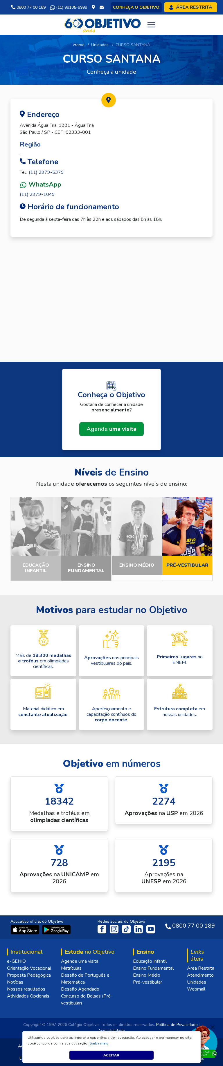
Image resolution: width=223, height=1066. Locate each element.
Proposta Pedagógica (29, 975)
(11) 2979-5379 (46, 172)
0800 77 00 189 (30, 7)
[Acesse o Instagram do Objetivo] (115, 929)
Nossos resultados (26, 989)
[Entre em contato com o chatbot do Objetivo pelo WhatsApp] (202, 1041)
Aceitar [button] (111, 1055)
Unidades (100, 45)
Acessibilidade (111, 1031)
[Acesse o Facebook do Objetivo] (103, 929)
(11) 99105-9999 (71, 7)
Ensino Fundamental (153, 968)
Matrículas (71, 968)
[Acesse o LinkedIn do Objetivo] (139, 929)
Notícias (15, 982)
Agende (111, 429)
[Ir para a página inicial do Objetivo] (103, 24)
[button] (99, 1043)
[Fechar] (212, 1027)
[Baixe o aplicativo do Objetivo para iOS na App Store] (25, 929)
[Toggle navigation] (151, 25)
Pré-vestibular (147, 982)
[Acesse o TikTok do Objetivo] (127, 929)
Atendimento (200, 975)
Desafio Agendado (80, 989)
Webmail (196, 989)
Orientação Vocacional (29, 968)
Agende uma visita (79, 961)
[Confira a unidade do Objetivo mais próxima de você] (94, 7)
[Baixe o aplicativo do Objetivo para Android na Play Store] (56, 929)
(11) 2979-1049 (37, 194)
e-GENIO (16, 961)
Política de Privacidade (177, 1024)
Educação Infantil (150, 961)
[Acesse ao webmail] (101, 7)
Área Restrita (200, 968)
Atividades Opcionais (28, 996)
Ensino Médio (146, 975)
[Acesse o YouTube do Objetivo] (150, 929)
